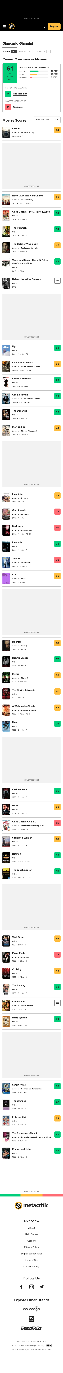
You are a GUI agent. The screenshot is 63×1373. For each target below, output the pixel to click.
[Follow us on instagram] (31, 1288)
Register (54, 26)
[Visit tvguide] (31, 1320)
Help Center (31, 1234)
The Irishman (20, 93)
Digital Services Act (31, 1253)
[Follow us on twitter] (41, 1288)
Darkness (18, 107)
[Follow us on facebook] (21, 1288)
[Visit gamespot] (31, 1310)
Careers (31, 1240)
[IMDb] (48, 1345)
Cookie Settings (31, 1266)
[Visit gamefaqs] (31, 1329)
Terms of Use (31, 1260)
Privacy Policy (31, 1247)
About (31, 1227)
